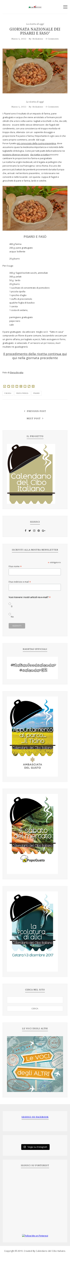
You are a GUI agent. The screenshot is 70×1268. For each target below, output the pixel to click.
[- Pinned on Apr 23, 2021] (14, 1177)
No (12, 616)
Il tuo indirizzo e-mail (20, 581)
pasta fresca (22, 393)
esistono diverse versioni (16, 154)
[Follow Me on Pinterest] (35, 1235)
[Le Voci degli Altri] (35, 1064)
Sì (11, 606)
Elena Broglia (16, 372)
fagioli (7, 393)
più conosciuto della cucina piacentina (36, 143)
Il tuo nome (15, 566)
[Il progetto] (35, 474)
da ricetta (35, 154)
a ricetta (44, 154)
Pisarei (36, 393)
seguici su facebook (35, 1117)
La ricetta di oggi (35, 24)
